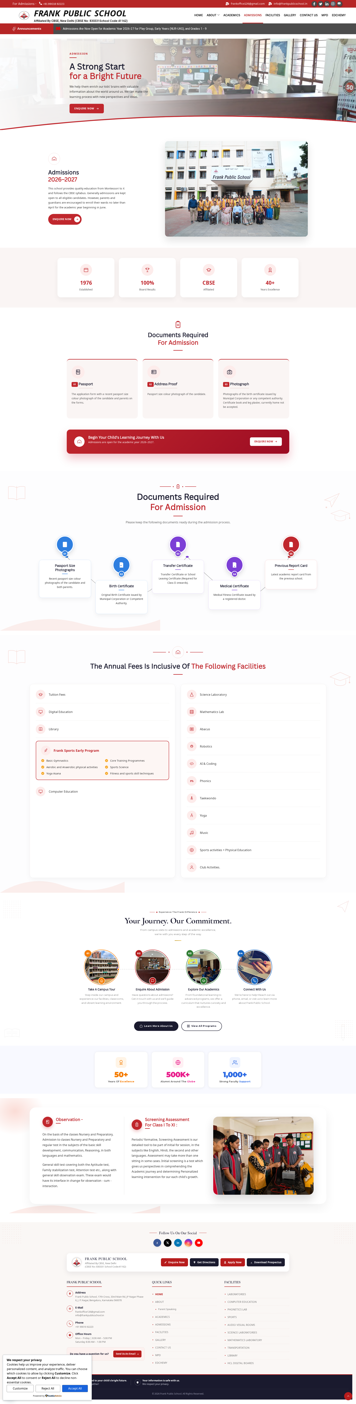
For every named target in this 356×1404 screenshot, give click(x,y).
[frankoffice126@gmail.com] (227, 3)
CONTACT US (163, 1347)
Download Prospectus (267, 1262)
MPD (325, 15)
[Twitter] (320, 4)
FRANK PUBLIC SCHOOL (80, 13)
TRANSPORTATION (238, 1347)
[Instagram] (333, 4)
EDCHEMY (161, 1362)
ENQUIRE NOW (62, 219)
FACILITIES (161, 1332)
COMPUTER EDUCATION (242, 1302)
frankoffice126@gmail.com (248, 3)
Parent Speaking (167, 1309)
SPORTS (232, 1317)
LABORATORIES (237, 1294)
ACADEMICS (162, 1317)
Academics (231, 15)
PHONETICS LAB (237, 1309)
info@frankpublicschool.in (290, 3)
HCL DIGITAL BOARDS (241, 1363)
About (211, 15)
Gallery (290, 15)
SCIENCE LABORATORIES (242, 1332)
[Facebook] (314, 4)
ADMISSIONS (163, 1324)
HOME (159, 1294)
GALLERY (160, 1340)
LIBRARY (233, 1355)
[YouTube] (339, 4)
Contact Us (309, 15)
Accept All (75, 1388)
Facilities (273, 15)
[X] (168, 1243)
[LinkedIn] (327, 4)
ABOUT (159, 1302)
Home (198, 15)
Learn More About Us (158, 1026)
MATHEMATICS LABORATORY (245, 1340)
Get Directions (206, 1262)
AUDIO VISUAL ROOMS (241, 1325)
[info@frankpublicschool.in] (270, 3)
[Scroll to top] (348, 1396)
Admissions (253, 15)
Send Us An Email (126, 1353)
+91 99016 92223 (84, 1326)
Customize (20, 1388)
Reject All (48, 1388)
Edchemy (339, 15)
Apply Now (235, 1262)
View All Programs (203, 1026)
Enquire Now (176, 1262)
